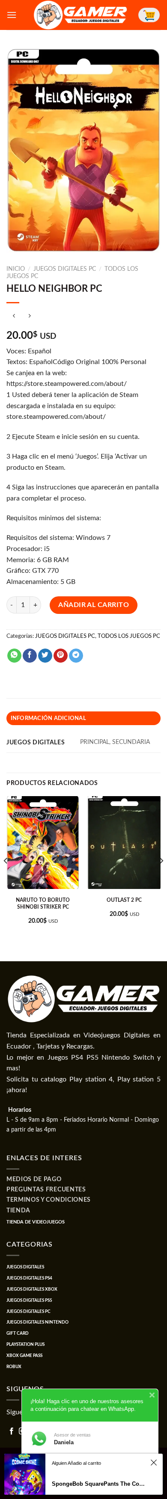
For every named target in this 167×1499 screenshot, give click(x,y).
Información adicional (48, 718)
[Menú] (11, 14)
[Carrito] (149, 15)
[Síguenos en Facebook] (11, 1431)
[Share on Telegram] (76, 656)
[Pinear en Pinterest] (61, 656)
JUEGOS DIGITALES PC (64, 269)
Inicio (15, 269)
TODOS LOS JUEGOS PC (129, 636)
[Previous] (6, 877)
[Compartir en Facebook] (30, 656)
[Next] (161, 877)
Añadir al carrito (93, 604)
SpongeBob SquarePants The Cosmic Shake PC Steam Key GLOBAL (99, 1484)
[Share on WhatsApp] (14, 656)
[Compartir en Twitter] (45, 656)
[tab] (83, 718)
